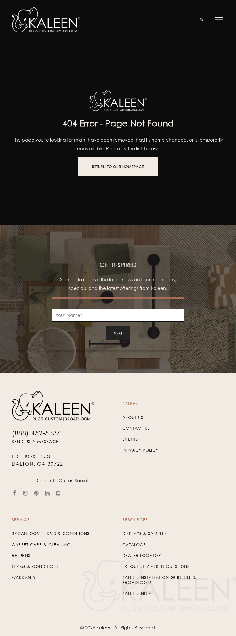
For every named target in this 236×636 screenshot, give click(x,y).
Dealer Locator (141, 555)
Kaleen (104, 628)
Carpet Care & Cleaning (41, 544)
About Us (132, 417)
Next (118, 333)
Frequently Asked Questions (156, 566)
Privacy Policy (140, 450)
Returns (21, 555)
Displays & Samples (144, 533)
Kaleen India (137, 593)
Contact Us (136, 428)
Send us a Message (35, 441)
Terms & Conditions (35, 566)
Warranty (24, 577)
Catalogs (134, 544)
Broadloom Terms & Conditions (51, 533)
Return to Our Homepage (118, 167)
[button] (219, 20)
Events (130, 439)
